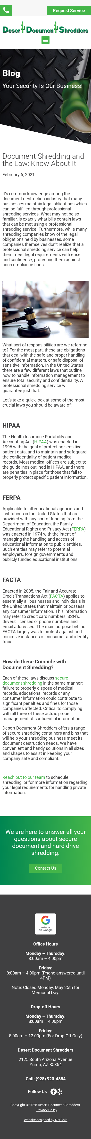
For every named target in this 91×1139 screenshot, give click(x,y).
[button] (45, 40)
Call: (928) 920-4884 (46, 1078)
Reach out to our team (23, 777)
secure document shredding (35, 680)
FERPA (77, 528)
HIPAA (40, 441)
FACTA (56, 596)
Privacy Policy (46, 1110)
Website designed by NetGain (45, 1120)
